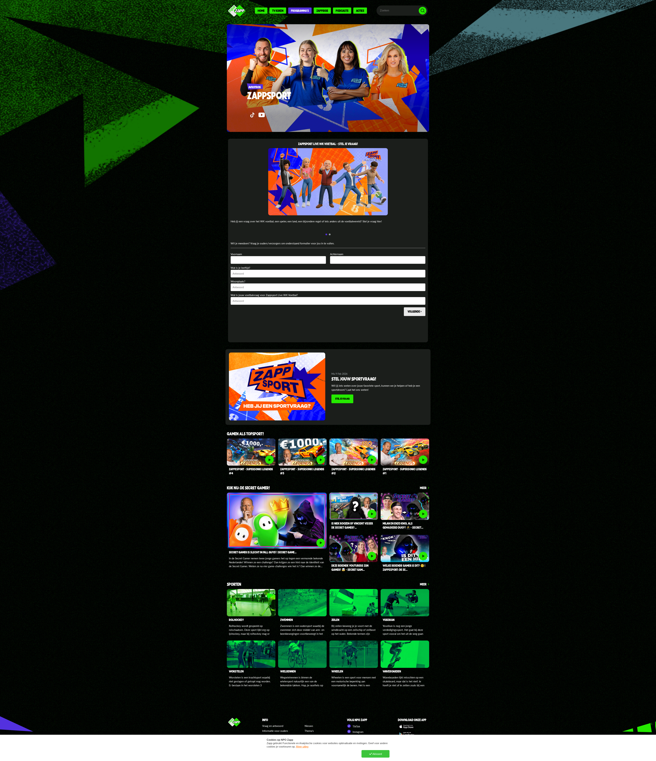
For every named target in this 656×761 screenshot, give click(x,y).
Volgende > (415, 311)
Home (261, 11)
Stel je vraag (342, 398)
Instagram (357, 731)
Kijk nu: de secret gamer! (248, 488)
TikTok (356, 726)
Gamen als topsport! (245, 434)
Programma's (300, 11)
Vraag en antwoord (272, 725)
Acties (360, 11)
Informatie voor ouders (275, 730)
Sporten (234, 584)
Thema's (309, 730)
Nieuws (309, 725)
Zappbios (322, 11)
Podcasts (342, 11)
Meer (423, 488)
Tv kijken (277, 11)
